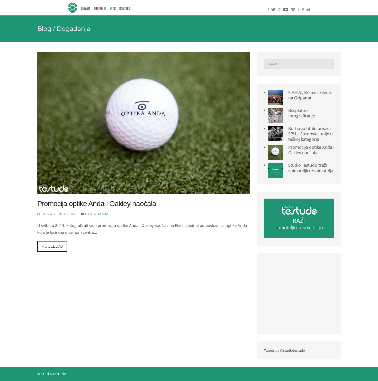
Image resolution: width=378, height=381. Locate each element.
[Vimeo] (293, 9)
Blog (113, 9)
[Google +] (279, 9)
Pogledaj (52, 246)
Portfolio (100, 9)
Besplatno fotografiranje (301, 113)
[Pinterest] (303, 9)
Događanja (97, 214)
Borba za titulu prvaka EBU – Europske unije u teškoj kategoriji (310, 134)
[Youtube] (285, 9)
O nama (85, 9)
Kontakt (124, 9)
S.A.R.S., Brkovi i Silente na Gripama (310, 95)
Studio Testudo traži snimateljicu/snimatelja (310, 167)
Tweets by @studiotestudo (284, 350)
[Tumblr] (298, 9)
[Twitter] (273, 9)
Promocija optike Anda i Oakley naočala (96, 204)
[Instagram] (308, 9)
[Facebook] (268, 9)
